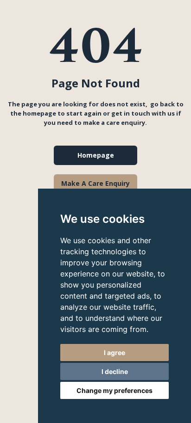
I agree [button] (114, 352)
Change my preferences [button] (114, 390)
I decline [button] (115, 371)
